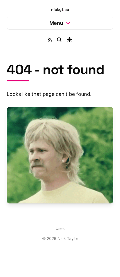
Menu (54, 23)
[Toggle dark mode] (67, 39)
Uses (58, 224)
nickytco (60, 9)
